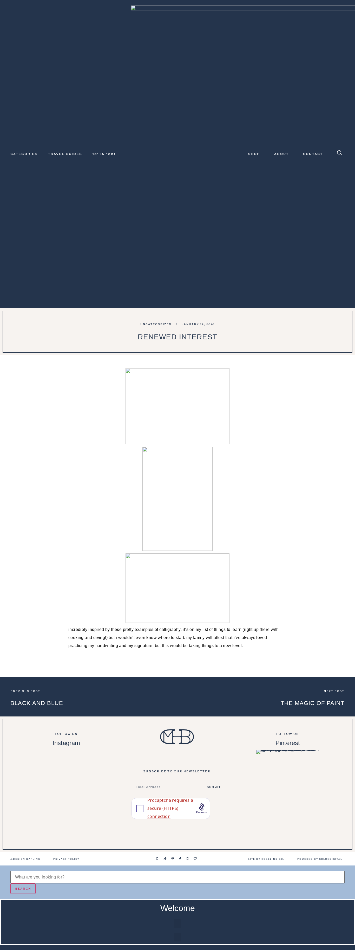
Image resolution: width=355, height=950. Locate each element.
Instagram (66, 742)
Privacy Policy (66, 858)
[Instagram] (157, 859)
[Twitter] (188, 859)
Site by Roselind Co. (266, 858)
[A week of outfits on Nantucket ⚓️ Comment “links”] (66, 765)
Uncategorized (156, 324)
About (281, 154)
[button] (177, 923)
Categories (24, 154)
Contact (313, 154)
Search (23, 888)
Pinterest (287, 742)
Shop (254, 154)
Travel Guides (65, 154)
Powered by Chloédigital (319, 858)
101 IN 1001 (104, 154)
